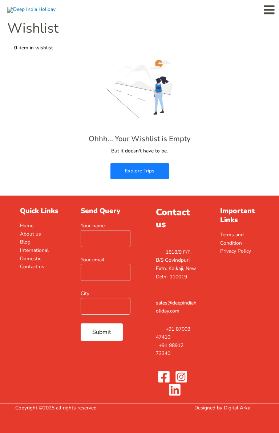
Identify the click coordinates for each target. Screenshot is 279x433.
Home (26, 225)
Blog (25, 241)
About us (30, 233)
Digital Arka (237, 407)
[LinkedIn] (174, 389)
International (34, 250)
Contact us (32, 266)
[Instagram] (181, 376)
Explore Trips (139, 170)
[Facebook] (163, 376)
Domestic (30, 258)
